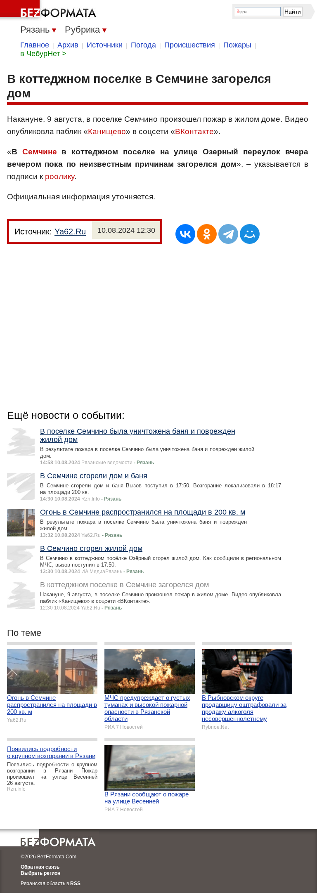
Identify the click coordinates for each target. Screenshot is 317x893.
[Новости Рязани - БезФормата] (49, 10)
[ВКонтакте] (185, 234)
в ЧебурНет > (43, 54)
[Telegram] (228, 234)
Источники (105, 45)
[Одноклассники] (207, 234)
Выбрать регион (40, 873)
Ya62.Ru (70, 231)
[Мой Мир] (250, 234)
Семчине (39, 151)
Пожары (237, 45)
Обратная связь (40, 867)
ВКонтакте (194, 131)
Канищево (107, 131)
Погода (143, 45)
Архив (67, 45)
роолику (59, 176)
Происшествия (189, 45)
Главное (34, 45)
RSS (75, 883)
